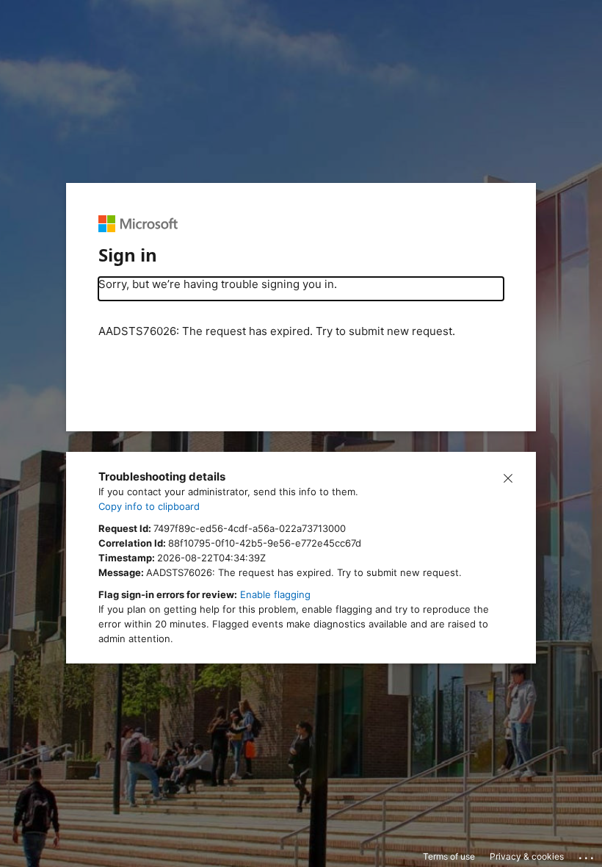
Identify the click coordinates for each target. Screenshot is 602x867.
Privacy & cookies (527, 856)
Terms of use (449, 856)
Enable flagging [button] (275, 594)
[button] (508, 477)
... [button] (587, 854)
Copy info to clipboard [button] (149, 506)
